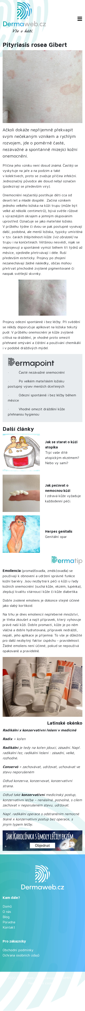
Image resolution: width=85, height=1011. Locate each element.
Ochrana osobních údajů (21, 955)
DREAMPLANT (67, 978)
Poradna (9, 922)
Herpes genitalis (58, 531)
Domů (7, 906)
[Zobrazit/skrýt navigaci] (79, 18)
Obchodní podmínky (18, 950)
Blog (6, 917)
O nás (7, 911)
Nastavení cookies (42, 983)
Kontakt (9, 927)
